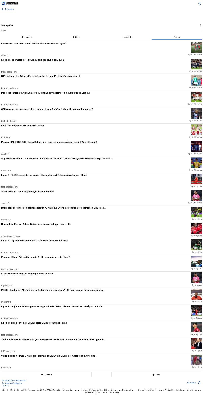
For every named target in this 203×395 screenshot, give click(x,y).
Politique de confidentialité (14, 380)
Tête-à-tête (126, 37)
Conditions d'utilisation (12, 383)
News (177, 37)
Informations (26, 37)
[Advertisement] (101, 17)
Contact (5, 386)
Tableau (76, 37)
